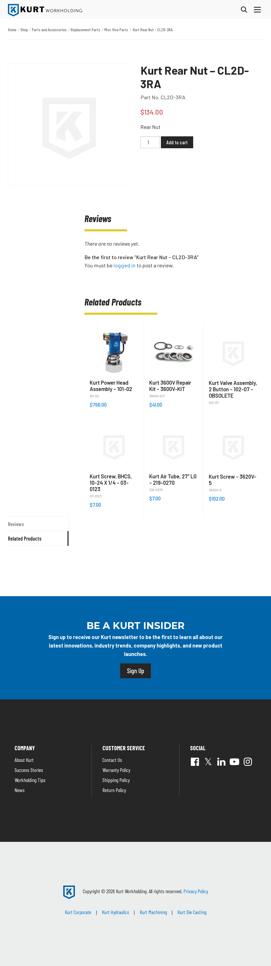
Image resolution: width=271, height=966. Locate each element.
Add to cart (177, 142)
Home (12, 29)
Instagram (247, 761)
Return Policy (114, 790)
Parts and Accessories (49, 29)
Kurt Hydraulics (115, 912)
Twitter (208, 761)
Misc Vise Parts (116, 29)
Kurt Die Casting (192, 912)
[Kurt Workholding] (45, 10)
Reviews (16, 524)
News (20, 790)
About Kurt (24, 760)
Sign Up (135, 671)
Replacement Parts (85, 29)
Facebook (195, 761)
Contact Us (112, 760)
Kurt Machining (153, 912)
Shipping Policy (116, 780)
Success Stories (29, 770)
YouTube (234, 761)
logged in (125, 265)
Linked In (221, 761)
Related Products (25, 538)
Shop (24, 29)
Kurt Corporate (78, 912)
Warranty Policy (116, 770)
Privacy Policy (195, 891)
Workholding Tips (30, 780)
